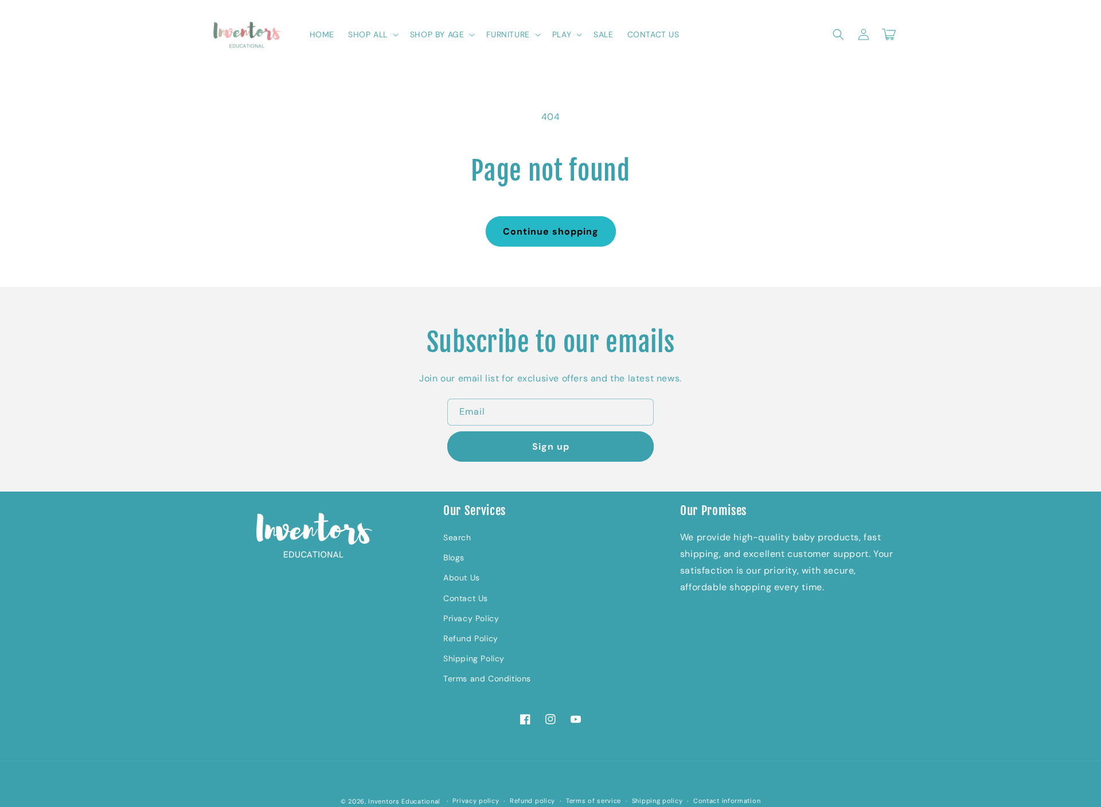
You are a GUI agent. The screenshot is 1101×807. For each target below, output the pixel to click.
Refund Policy (470, 638)
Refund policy (532, 801)
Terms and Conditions (487, 678)
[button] (372, 34)
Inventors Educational (404, 801)
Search (457, 537)
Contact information (726, 801)
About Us (461, 577)
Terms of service (593, 801)
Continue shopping (551, 231)
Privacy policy (475, 801)
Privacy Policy (471, 618)
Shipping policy (657, 801)
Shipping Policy (474, 658)
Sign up (550, 446)
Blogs (453, 557)
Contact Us (465, 598)
